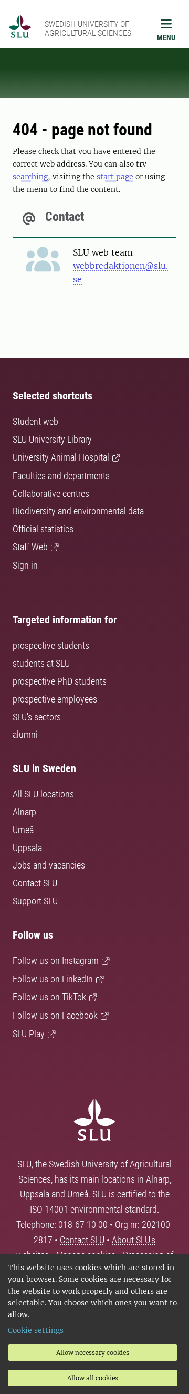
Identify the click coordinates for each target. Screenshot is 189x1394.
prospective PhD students (60, 681)
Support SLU (35, 900)
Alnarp (24, 811)
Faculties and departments (61, 475)
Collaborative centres (51, 493)
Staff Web (30, 546)
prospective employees (55, 699)
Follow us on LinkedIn (53, 978)
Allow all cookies (92, 1378)
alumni (25, 734)
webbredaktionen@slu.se (120, 272)
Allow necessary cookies (92, 1353)
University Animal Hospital (61, 457)
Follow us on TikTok (49, 996)
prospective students (51, 645)
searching (30, 176)
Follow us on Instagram (56, 960)
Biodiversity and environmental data (78, 510)
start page (115, 176)
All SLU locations (43, 794)
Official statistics (43, 528)
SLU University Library (52, 439)
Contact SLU (35, 883)
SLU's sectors (37, 717)
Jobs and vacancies (49, 865)
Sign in (25, 565)
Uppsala (27, 847)
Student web (35, 421)
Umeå (23, 829)
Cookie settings (36, 1330)
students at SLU (41, 663)
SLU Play (29, 1033)
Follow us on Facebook (55, 1015)
